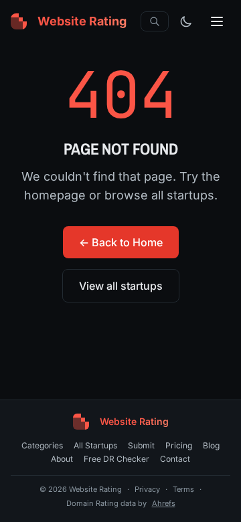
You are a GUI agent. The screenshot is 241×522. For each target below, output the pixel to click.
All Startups (95, 445)
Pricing (178, 445)
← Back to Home (121, 242)
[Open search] (155, 21)
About (62, 459)
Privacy (147, 489)
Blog (211, 445)
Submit (141, 445)
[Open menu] (217, 21)
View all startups (121, 285)
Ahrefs (163, 503)
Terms (183, 489)
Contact (175, 459)
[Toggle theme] (186, 21)
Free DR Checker (116, 459)
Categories (42, 445)
